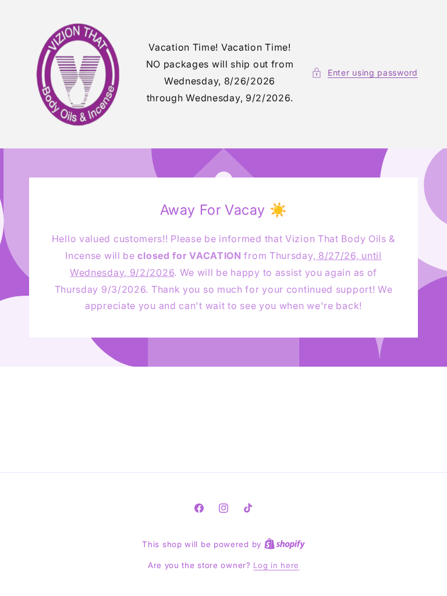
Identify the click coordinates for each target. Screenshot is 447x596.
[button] (364, 72)
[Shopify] (284, 544)
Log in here (276, 565)
